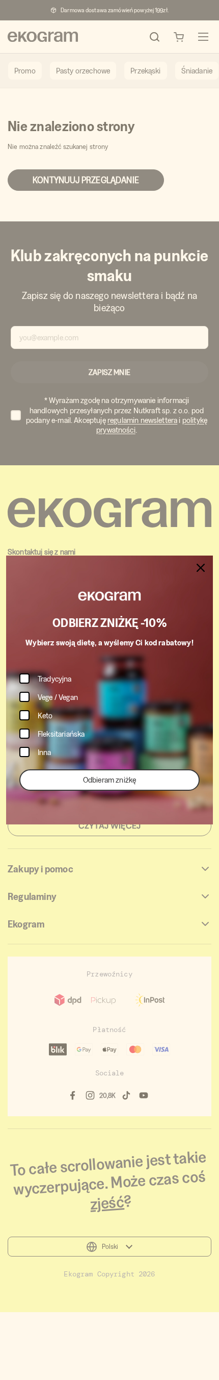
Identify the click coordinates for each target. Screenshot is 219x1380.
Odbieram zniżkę (109, 779)
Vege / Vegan (58, 697)
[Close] (200, 568)
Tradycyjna (55, 678)
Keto (45, 715)
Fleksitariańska (61, 734)
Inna (44, 752)
